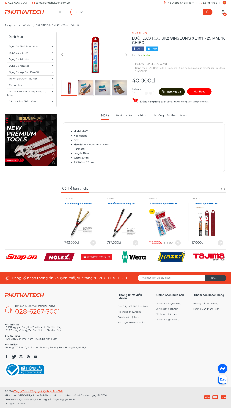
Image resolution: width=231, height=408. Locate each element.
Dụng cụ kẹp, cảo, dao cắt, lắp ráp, (196, 68)
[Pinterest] (28, 356)
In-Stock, (220, 68)
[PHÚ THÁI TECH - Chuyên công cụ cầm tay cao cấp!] (24, 12)
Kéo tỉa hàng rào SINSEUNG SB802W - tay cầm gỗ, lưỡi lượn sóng (80, 203)
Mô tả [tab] (105, 115)
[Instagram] (21, 356)
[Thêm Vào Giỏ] (93, 243)
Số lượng (136, 89)
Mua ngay (199, 91)
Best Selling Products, (165, 68)
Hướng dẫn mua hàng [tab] (131, 115)
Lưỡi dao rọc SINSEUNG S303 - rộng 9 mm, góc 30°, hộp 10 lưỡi (207, 203)
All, (150, 68)
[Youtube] (35, 356)
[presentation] (221, 188)
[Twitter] (13, 356)
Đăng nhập (210, 2)
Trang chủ (10, 25)
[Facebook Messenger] (222, 368)
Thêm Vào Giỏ (174, 91)
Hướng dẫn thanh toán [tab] (170, 115)
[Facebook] (6, 356)
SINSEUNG (139, 33)
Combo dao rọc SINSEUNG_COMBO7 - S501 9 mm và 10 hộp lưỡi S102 (165, 203)
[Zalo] (222, 379)
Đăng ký (216, 278)
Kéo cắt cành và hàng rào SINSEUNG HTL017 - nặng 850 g (123, 203)
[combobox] (141, 12)
